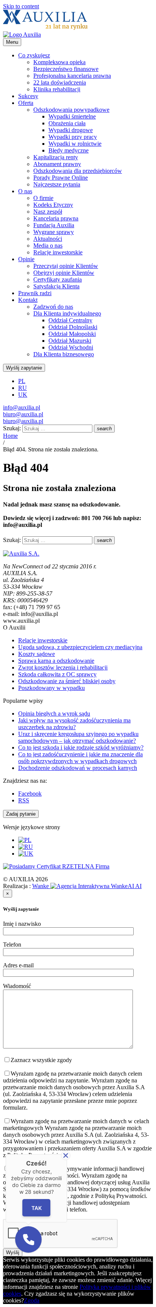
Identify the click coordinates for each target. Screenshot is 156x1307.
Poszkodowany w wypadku (51, 688)
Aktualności (47, 239)
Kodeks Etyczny (53, 205)
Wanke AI (87, 886)
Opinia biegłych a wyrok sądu (54, 713)
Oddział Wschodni (70, 347)
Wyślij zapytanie (24, 368)
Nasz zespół (47, 211)
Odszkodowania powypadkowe (71, 109)
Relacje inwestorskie (58, 252)
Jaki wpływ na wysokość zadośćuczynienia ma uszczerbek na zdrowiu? (74, 723)
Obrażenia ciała (67, 123)
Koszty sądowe (36, 654)
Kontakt (27, 300)
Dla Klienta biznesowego (63, 354)
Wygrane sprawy (53, 232)
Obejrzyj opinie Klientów (63, 272)
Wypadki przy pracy (72, 137)
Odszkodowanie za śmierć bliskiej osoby (66, 681)
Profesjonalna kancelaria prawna (72, 75)
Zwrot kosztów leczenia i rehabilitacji (63, 667)
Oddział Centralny (70, 320)
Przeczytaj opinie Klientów (65, 266)
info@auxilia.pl (21, 407)
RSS (23, 800)
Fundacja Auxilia (53, 225)
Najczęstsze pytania (56, 184)
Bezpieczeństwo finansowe (65, 69)
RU (22, 388)
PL (21, 381)
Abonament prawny (57, 164)
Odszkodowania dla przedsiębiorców (77, 171)
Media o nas (47, 245)
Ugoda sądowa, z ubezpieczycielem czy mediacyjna (80, 647)
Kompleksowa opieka (59, 62)
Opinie (26, 259)
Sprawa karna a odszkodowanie (56, 660)
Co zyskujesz (34, 55)
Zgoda (31, 1300)
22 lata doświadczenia (59, 82)
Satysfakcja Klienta (56, 286)
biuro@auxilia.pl (23, 414)
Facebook (30, 793)
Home (10, 436)
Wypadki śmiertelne (72, 116)
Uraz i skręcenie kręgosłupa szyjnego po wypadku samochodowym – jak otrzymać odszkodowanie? (78, 737)
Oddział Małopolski (72, 334)
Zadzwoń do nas (53, 306)
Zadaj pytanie (21, 814)
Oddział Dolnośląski (72, 327)
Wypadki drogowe (70, 130)
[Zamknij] (65, 1155)
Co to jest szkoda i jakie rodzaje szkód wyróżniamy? (81, 747)
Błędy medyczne (68, 150)
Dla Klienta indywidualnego (67, 313)
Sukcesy (28, 96)
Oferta (25, 103)
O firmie (43, 198)
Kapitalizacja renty (55, 157)
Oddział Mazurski (69, 340)
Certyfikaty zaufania (57, 279)
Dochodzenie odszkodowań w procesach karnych (77, 768)
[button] (28, 1239)
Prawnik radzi (34, 293)
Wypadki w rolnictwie (74, 143)
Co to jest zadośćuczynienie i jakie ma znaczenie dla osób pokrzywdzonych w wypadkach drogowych (80, 757)
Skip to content (21, 6)
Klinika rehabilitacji (56, 89)
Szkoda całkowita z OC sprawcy (57, 674)
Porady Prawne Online (60, 177)
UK (22, 394)
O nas (25, 191)
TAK (36, 1207)
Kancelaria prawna (55, 218)
